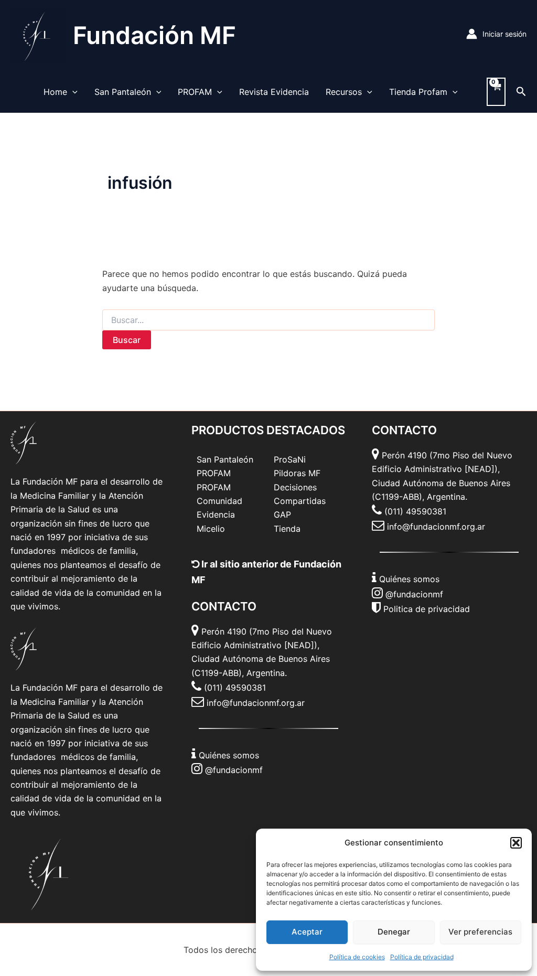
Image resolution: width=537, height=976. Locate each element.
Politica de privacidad (426, 609)
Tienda (287, 528)
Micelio (211, 528)
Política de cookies (357, 957)
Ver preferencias (480, 932)
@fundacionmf (234, 770)
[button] (516, 843)
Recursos (344, 92)
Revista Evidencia (274, 92)
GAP (282, 514)
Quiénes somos (229, 755)
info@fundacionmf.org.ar (256, 703)
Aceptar (307, 932)
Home (55, 92)
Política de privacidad (422, 957)
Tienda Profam (418, 92)
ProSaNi (290, 459)
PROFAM (195, 92)
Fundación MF (154, 35)
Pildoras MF (297, 473)
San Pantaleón (122, 92)
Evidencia (216, 514)
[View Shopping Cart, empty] (496, 92)
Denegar (394, 932)
